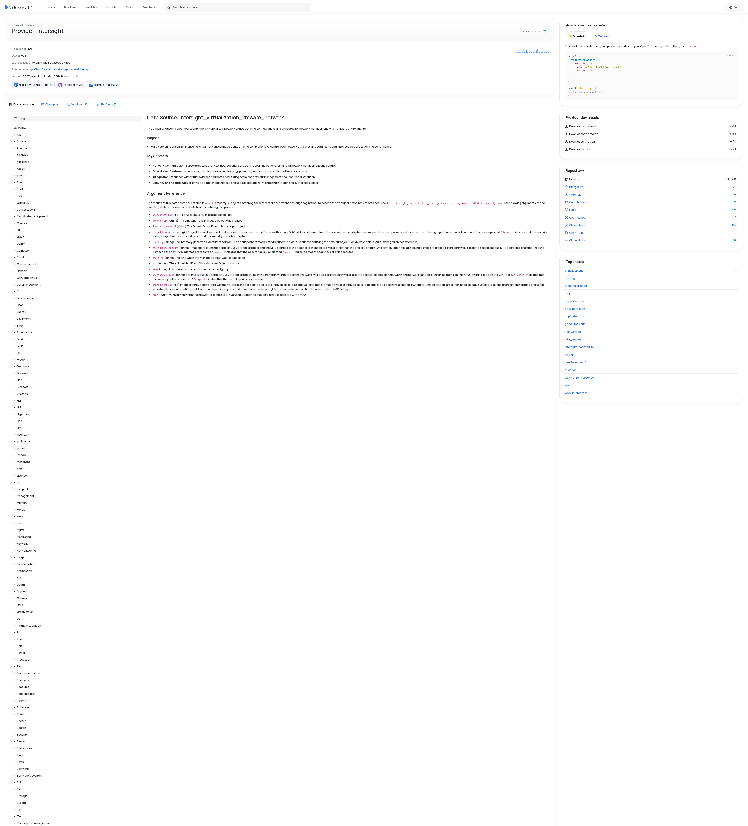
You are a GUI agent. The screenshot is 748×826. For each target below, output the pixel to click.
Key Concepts (157, 156)
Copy (730, 55)
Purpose (153, 138)
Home (51, 7)
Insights (111, 7)
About (129, 7)
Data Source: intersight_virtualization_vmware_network (215, 117)
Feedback (149, 7)
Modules (91, 7)
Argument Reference (166, 193)
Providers (70, 7)
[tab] (21, 104)
